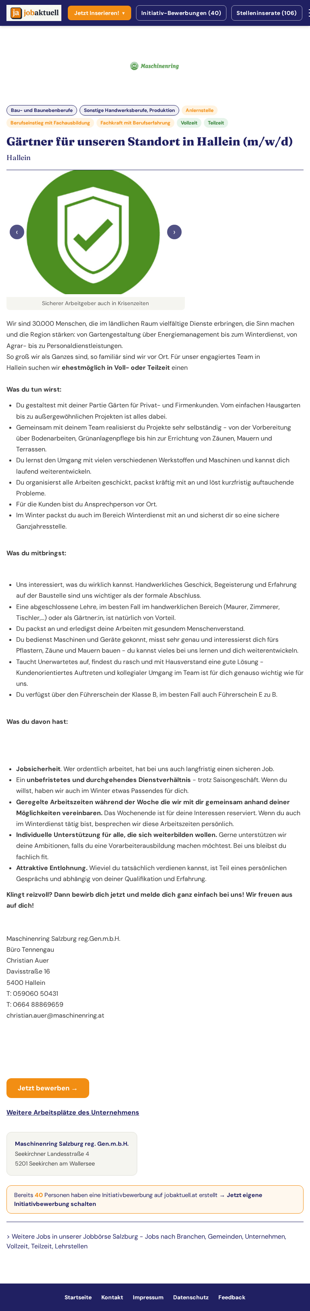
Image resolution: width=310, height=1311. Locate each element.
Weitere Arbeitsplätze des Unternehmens (72, 1112)
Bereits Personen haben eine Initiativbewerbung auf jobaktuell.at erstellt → (138, 1199)
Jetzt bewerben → (48, 1087)
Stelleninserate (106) (267, 13)
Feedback (231, 1297)
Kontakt (112, 1297)
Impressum (148, 1297)
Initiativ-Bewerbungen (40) (181, 13)
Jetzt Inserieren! (99, 13)
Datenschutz (191, 1297)
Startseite (78, 1297)
